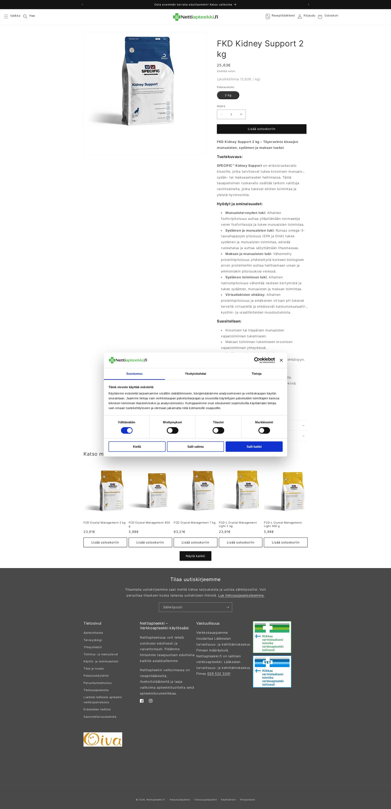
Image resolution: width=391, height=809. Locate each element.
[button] (8, 16)
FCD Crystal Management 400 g (149, 524)
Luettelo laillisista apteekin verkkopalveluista (102, 699)
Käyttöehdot (228, 799)
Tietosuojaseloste (96, 690)
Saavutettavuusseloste (99, 716)
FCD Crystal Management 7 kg (194, 522)
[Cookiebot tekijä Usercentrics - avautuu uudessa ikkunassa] (257, 360)
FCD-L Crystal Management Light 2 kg (238, 524)
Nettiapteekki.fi (155, 799)
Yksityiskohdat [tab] (195, 373)
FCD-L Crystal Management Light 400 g (283, 524)
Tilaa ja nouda (93, 668)
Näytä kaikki (195, 556)
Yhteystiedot (92, 647)
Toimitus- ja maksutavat (100, 654)
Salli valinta (195, 446)
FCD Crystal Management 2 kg (104, 522)
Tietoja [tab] (256, 373)
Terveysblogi (92, 640)
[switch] (172, 430)
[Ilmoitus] (308, 4)
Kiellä (137, 446)
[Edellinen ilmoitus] (82, 4)
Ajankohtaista (93, 632)
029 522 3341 (219, 674)
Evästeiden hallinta (97, 709)
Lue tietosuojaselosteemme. (241, 595)
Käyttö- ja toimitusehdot (100, 661)
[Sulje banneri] (281, 360)
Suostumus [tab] (134, 373)
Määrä (221, 106)
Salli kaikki (254, 446)
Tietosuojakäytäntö (205, 799)
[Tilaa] (227, 607)
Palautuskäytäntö (96, 675)
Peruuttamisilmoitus (97, 683)
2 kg (228, 95)
